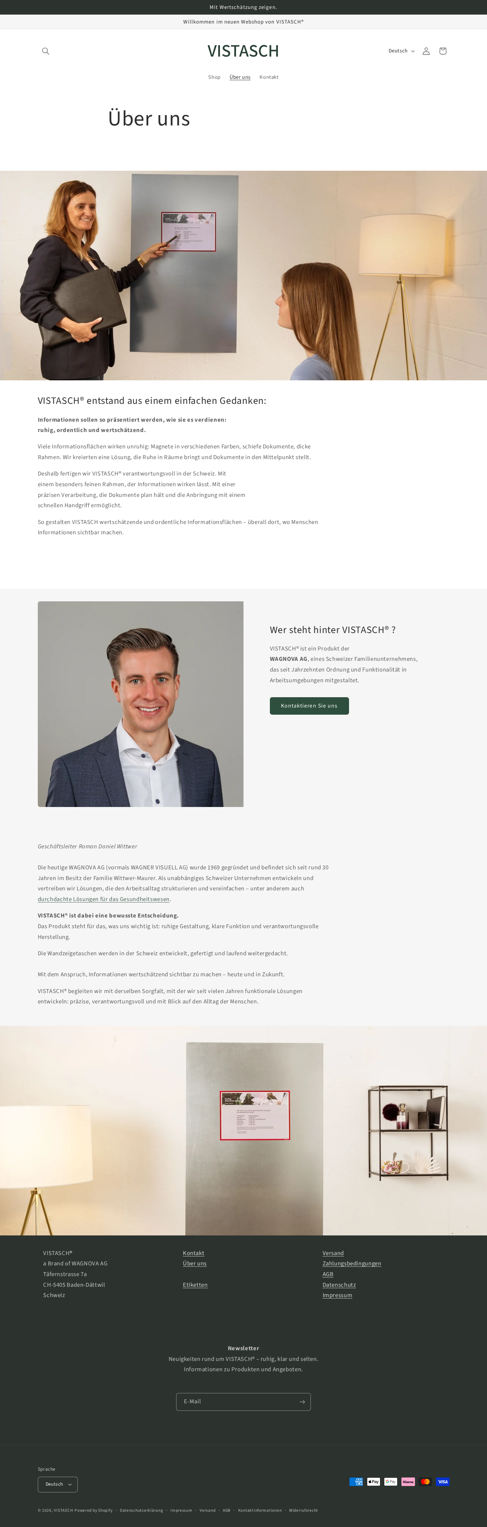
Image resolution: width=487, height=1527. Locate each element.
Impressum (338, 1295)
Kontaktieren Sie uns (309, 706)
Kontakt (193, 1253)
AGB (328, 1274)
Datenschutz (339, 1285)
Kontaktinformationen (260, 1510)
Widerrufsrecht (303, 1510)
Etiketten (195, 1285)
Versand (333, 1253)
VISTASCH (63, 1510)
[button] (46, 51)
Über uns (195, 1263)
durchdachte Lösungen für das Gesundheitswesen (104, 899)
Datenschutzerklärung (141, 1510)
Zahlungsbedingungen (352, 1263)
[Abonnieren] (302, 1401)
